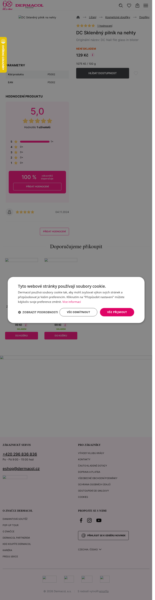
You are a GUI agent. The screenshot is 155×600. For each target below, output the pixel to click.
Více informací (71, 302)
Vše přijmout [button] (117, 312)
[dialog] (76, 300)
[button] (38, 312)
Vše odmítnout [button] (78, 312)
